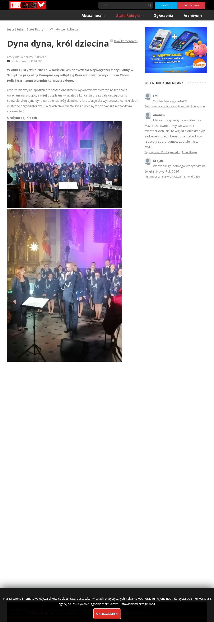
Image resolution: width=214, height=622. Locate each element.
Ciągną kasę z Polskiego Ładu (162, 152)
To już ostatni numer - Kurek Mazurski (167, 106)
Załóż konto (191, 5)
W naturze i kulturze (33, 57)
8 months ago (192, 176)
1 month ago (189, 152)
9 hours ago (198, 106)
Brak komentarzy (126, 41)
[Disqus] (72, 420)
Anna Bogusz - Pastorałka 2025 (163, 176)
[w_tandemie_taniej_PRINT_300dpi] (176, 50)
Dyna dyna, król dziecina (58, 43)
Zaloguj (166, 5)
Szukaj (149, 5)
